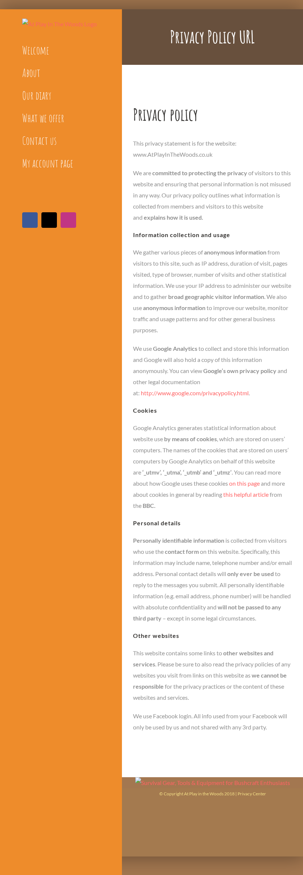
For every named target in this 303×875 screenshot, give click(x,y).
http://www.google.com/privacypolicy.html (195, 392)
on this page (244, 483)
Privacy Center (252, 793)
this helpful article (246, 494)
